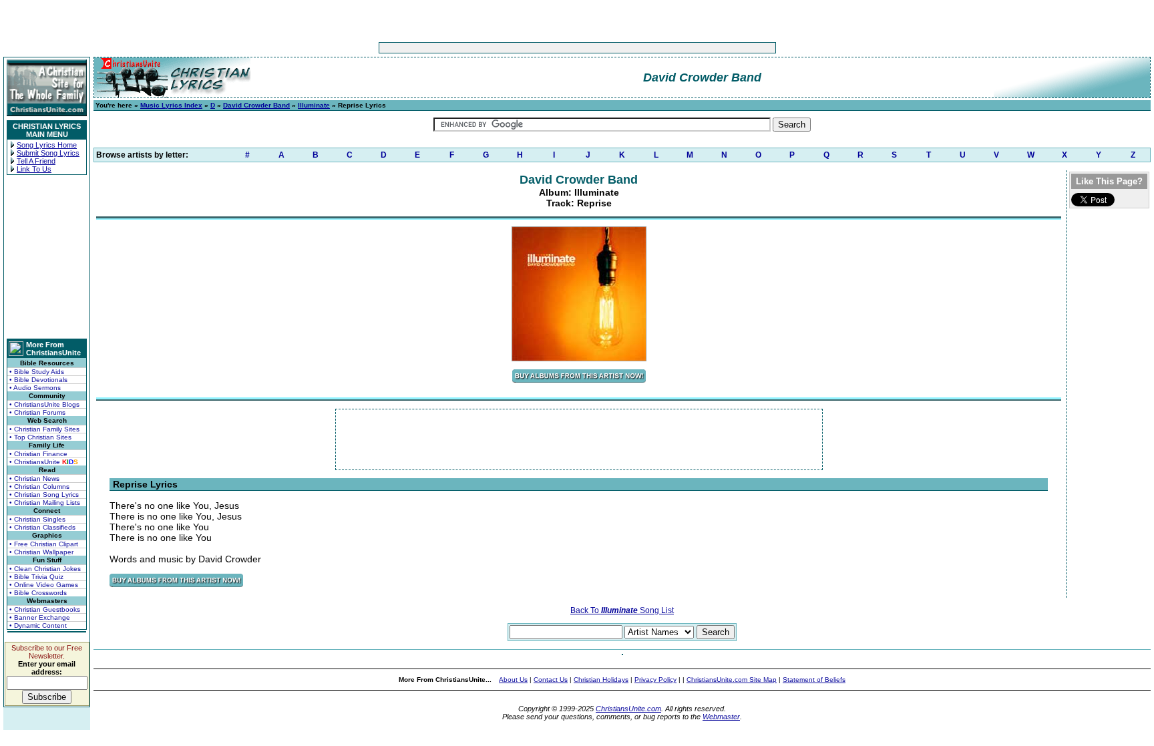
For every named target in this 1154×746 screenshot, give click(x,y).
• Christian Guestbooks (44, 609)
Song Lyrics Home (47, 145)
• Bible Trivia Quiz (36, 576)
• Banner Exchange (39, 617)
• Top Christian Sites (40, 437)
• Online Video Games (43, 584)
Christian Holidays (601, 679)
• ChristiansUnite (43, 461)
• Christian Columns (39, 486)
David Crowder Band (256, 105)
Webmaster (721, 717)
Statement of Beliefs (814, 679)
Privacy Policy (655, 679)
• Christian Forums (37, 412)
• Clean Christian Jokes (45, 568)
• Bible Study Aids (36, 371)
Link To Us (34, 169)
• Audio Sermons (35, 387)
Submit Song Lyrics (48, 153)
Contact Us (551, 679)
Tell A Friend (36, 161)
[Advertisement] (535, 48)
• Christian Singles (37, 519)
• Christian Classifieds (42, 527)
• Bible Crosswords (38, 592)
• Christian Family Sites (44, 429)
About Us (513, 679)
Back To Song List (622, 610)
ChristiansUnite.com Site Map (732, 679)
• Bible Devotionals (38, 379)
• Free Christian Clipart (43, 544)
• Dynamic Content (38, 625)
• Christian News (34, 478)
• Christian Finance (38, 453)
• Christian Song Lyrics (44, 494)
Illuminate (314, 105)
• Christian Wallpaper (41, 552)
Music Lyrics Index (171, 105)
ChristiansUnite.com (628, 709)
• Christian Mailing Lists (44, 502)
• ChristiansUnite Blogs (44, 404)
